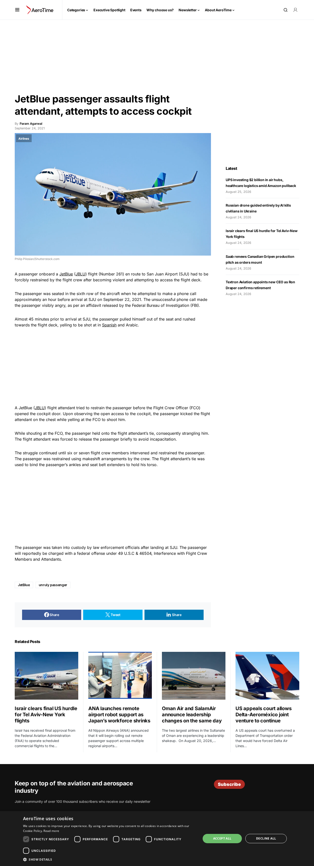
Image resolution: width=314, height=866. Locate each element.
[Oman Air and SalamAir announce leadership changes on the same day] (193, 675)
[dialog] (157, 838)
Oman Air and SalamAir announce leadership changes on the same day (192, 714)
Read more (51, 831)
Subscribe (229, 784)
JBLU (80, 274)
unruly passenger (53, 585)
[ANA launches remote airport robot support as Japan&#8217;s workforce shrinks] (120, 675)
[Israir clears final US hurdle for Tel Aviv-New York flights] (46, 675)
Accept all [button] (222, 838)
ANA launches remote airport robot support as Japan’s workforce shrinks (119, 714)
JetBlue (66, 274)
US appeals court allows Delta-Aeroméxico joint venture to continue (263, 714)
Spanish (109, 324)
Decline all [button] (266, 838)
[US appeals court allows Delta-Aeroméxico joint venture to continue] (267, 676)
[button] (17, 10)
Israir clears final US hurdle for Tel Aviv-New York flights (46, 714)
